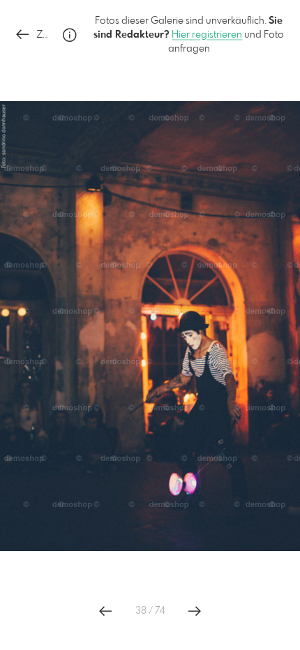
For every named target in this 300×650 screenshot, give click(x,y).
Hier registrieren (207, 35)
